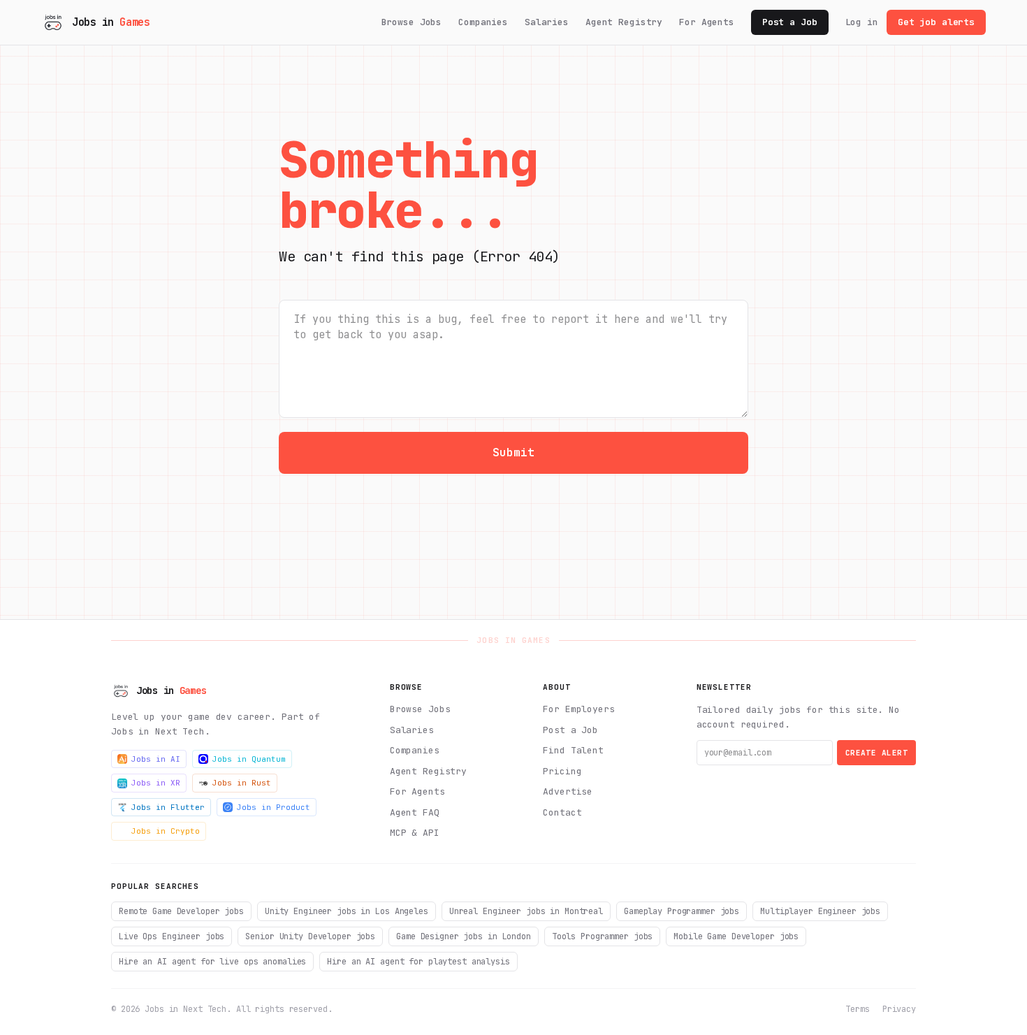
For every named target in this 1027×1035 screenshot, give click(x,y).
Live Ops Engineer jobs (171, 936)
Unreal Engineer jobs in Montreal (526, 911)
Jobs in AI (155, 759)
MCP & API (414, 833)
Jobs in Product (273, 807)
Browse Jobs (411, 22)
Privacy (899, 1009)
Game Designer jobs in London (463, 936)
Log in (861, 22)
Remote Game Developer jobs (181, 911)
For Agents (706, 22)
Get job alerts (936, 22)
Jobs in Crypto (165, 831)
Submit (514, 452)
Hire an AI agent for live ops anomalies (212, 961)
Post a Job (789, 22)
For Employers (578, 709)
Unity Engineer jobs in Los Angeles (346, 911)
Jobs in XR (155, 783)
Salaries (547, 22)
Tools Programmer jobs (602, 936)
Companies (483, 22)
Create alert (876, 753)
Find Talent (573, 750)
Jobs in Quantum (249, 759)
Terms (857, 1009)
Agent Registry (623, 22)
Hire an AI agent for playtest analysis (418, 961)
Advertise (567, 791)
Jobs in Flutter (168, 807)
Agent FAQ (414, 812)
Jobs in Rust (241, 783)
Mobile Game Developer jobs (736, 936)
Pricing (562, 771)
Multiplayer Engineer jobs (820, 911)
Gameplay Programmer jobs (681, 911)
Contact (562, 812)
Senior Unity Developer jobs (310, 936)
